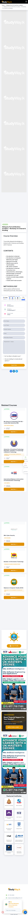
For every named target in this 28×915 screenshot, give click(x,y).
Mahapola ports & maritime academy (14, 5)
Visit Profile (15, 645)
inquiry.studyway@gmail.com (15, 897)
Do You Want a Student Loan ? (13, 356)
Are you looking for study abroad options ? (13, 359)
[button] (26, 2)
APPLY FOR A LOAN (13, 727)
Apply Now (13, 431)
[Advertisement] (14, 208)
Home (3, 5)
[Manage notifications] (3, 912)
